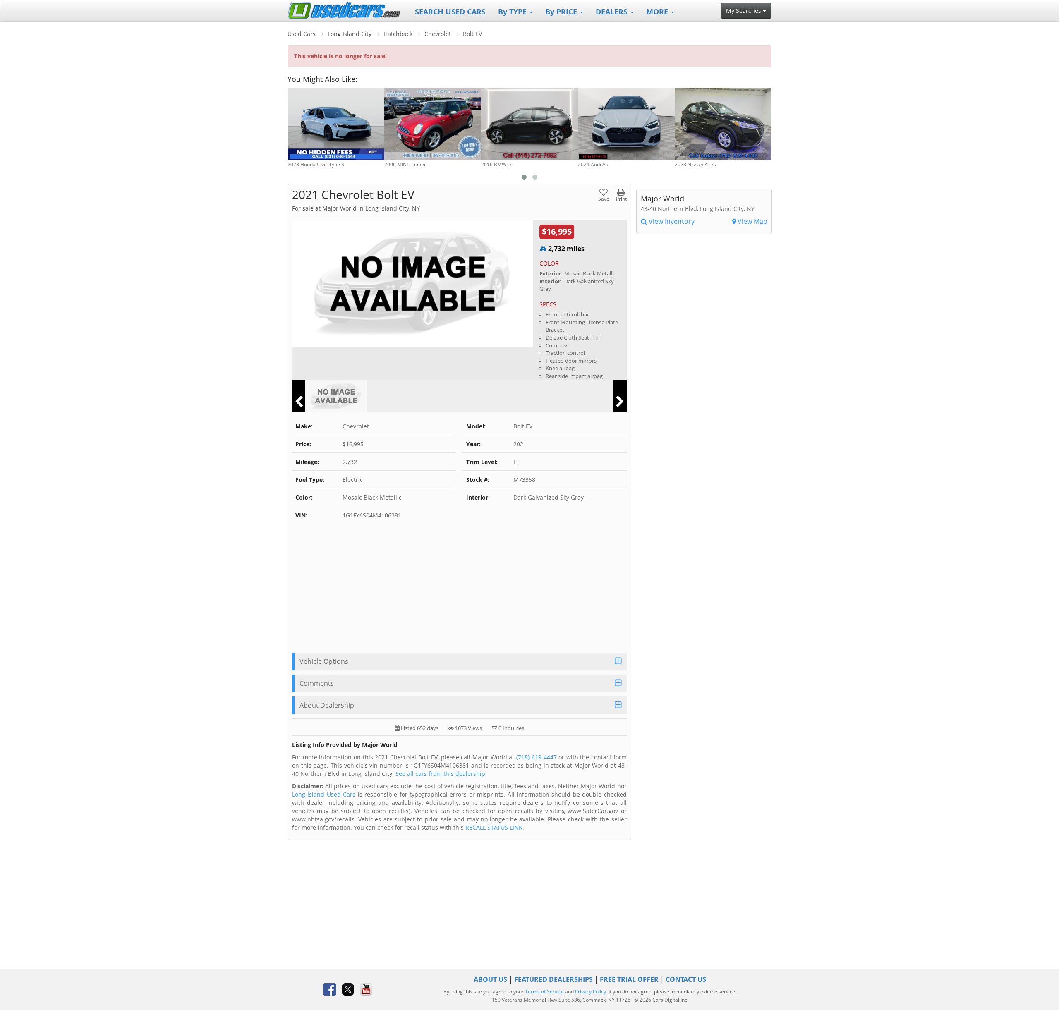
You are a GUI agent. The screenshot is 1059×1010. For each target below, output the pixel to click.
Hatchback (397, 34)
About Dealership (326, 705)
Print (621, 198)
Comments (316, 683)
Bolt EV (472, 34)
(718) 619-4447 (536, 757)
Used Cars (302, 34)
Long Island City (349, 34)
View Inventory (671, 221)
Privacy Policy (590, 991)
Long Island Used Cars (323, 794)
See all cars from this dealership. (441, 774)
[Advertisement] (459, 591)
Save (603, 198)
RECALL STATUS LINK (493, 827)
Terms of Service (544, 991)
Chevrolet (437, 34)
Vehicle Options (323, 661)
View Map (751, 221)
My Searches (744, 10)
